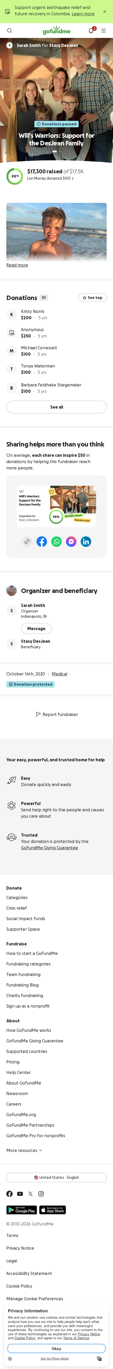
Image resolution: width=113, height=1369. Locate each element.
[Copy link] (27, 541)
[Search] (9, 30)
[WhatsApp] (56, 541)
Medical (59, 673)
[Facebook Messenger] (71, 541)
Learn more (83, 13)
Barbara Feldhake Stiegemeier (51, 384)
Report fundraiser (60, 714)
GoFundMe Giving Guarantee (49, 847)
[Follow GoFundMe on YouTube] (20, 1194)
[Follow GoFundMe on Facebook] (9, 1194)
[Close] (104, 11)
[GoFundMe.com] (56, 30)
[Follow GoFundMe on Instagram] (41, 1194)
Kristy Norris (32, 311)
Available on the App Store (52, 1209)
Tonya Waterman (38, 366)
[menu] (103, 30)
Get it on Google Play (21, 1209)
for (47, 45)
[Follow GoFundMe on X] (30, 1194)
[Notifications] (91, 30)
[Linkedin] (86, 541)
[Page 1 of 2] (55, 151)
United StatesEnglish (59, 1177)
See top (95, 298)
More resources (21, 1150)
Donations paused (59, 124)
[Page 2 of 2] (59, 151)
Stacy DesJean (35, 641)
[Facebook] (42, 541)
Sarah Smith (33, 605)
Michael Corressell (39, 347)
